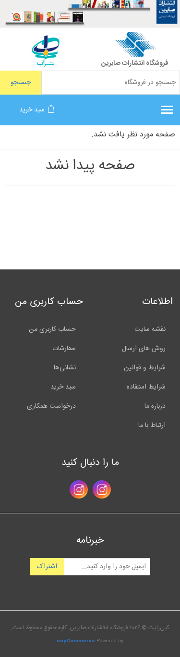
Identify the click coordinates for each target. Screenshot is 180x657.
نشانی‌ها (65, 368)
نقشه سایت (150, 329)
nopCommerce (76, 641)
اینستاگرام (102, 489)
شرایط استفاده (146, 387)
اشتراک (47, 566)
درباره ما (155, 406)
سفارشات (64, 348)
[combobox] (110, 83)
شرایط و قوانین (145, 368)
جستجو (21, 82)
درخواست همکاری (51, 406)
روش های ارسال (144, 348)
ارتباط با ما (152, 425)
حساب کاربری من (52, 329)
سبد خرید (63, 387)
